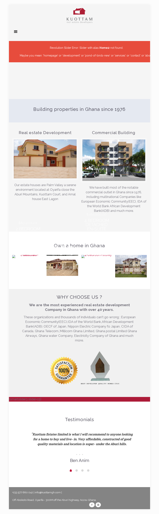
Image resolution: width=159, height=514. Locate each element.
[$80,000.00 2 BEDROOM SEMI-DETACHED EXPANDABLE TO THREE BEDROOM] (28, 256)
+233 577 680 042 (22, 492)
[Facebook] (92, 504)
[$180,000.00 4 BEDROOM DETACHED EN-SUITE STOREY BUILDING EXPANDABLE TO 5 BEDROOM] (96, 256)
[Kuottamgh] (80, 15)
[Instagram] (98, 504)
